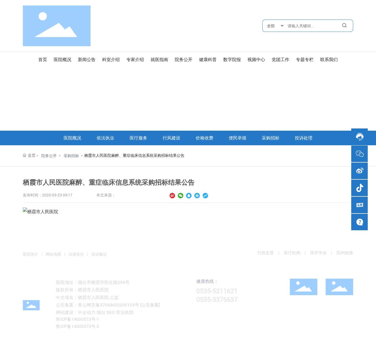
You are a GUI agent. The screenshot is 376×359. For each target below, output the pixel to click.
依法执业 (105, 138)
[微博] (172, 195)
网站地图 (53, 254)
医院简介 (30, 254)
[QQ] (189, 195)
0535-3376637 (217, 299)
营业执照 (124, 312)
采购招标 (270, 138)
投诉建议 (99, 254)
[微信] (180, 195)
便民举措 (237, 138)
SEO (111, 312)
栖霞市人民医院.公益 (98, 297)
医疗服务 (138, 138)
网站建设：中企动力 (76, 312)
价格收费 (204, 138)
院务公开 (49, 156)
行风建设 (171, 138)
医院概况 (72, 138)
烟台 (101, 312)
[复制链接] (205, 195)
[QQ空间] (197, 195)
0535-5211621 (217, 291)
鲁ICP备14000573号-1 (77, 319)
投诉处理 (303, 138)
